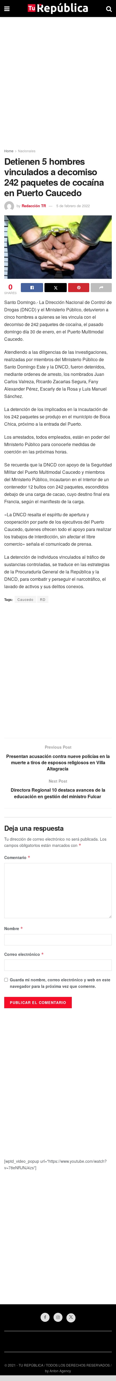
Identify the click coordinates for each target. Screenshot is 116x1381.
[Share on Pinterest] (78, 287)
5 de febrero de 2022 (73, 205)
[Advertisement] (58, 81)
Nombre (13, 928)
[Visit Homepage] (58, 8)
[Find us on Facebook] (45, 1317)
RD (43, 599)
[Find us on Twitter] (70, 1317)
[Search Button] (109, 8)
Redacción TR (34, 205)
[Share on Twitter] (55, 287)
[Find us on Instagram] (58, 1317)
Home (9, 150)
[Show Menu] (7, 8)
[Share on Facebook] (32, 287)
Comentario (17, 857)
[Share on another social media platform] (101, 287)
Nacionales (26, 150)
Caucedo (25, 599)
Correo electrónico (24, 954)
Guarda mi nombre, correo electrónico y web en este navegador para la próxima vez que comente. (60, 983)
